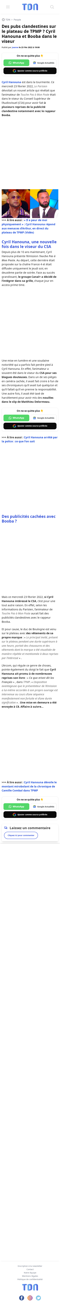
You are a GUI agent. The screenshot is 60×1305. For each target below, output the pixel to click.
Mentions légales (30, 1276)
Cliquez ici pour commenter (21, 835)
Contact (30, 1269)
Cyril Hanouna (11, 82)
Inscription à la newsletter (30, 1266)
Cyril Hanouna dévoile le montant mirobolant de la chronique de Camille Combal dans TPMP (29, 786)
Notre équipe (30, 1272)
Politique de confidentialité (30, 1279)
